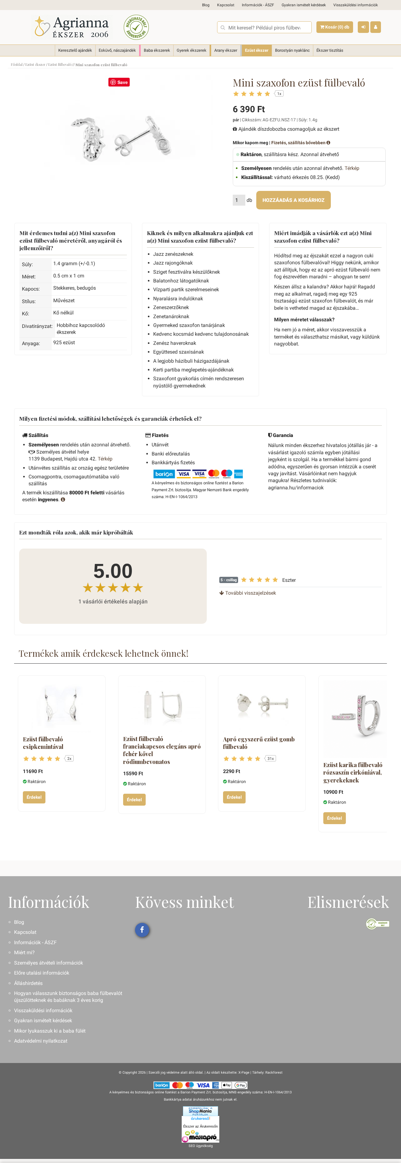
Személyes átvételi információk (48, 963)
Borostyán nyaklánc (292, 50)
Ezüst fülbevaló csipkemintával (43, 742)
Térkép (352, 168)
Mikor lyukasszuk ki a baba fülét (50, 1031)
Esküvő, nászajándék (117, 50)
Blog (206, 5)
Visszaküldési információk (355, 5)
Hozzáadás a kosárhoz (294, 200)
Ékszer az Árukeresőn (200, 1126)
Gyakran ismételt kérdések (304, 5)
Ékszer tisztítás (329, 50)
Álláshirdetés (28, 983)
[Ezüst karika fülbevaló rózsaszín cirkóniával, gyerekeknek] (362, 719)
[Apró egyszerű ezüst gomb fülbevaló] (262, 706)
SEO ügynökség (201, 1146)
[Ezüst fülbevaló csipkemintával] (62, 706)
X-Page (243, 1073)
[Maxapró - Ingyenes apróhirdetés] (200, 1136)
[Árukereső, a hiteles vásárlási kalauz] (136, 27)
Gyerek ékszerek (191, 50)
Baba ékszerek (157, 50)
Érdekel (34, 797)
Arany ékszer (225, 50)
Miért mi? (24, 952)
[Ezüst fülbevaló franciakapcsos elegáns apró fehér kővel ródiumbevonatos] (162, 706)
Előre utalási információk (41, 973)
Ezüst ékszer (256, 50)
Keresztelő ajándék (75, 50)
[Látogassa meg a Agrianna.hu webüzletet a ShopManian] (200, 1111)
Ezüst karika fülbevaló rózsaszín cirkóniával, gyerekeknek (353, 772)
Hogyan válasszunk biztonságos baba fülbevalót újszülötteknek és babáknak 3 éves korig (68, 996)
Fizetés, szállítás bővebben (298, 142)
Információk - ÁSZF (258, 5)
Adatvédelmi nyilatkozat (40, 1041)
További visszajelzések (250, 593)
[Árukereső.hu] (200, 1119)
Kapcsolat (225, 5)
